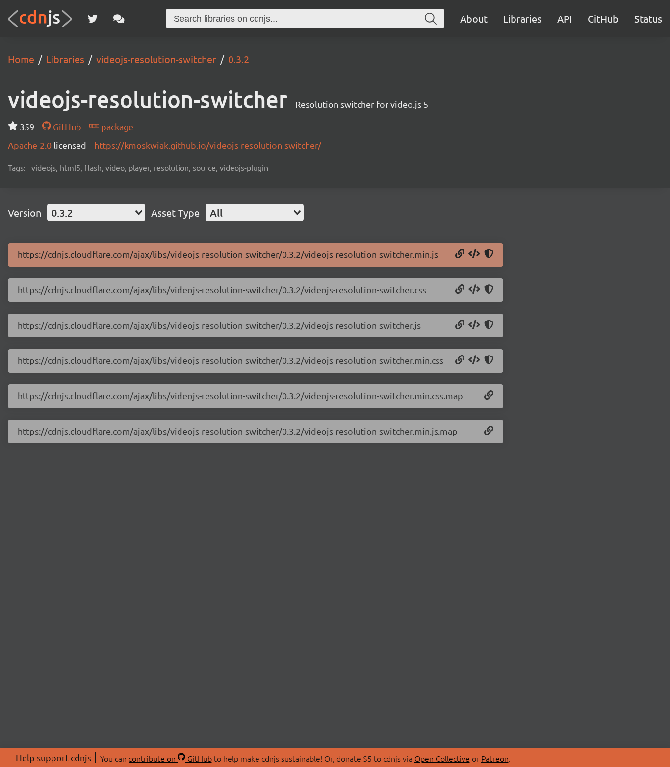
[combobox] (96, 212)
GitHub (603, 18)
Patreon (495, 758)
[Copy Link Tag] (474, 289)
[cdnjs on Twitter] (93, 18)
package (116, 126)
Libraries (522, 18)
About (474, 18)
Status (648, 18)
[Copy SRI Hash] (488, 254)
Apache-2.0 (30, 145)
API (564, 18)
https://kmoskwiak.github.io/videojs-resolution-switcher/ (207, 145)
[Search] (431, 19)
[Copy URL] (459, 254)
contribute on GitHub (170, 758)
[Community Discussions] (119, 18)
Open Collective (442, 758)
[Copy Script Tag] (474, 254)
